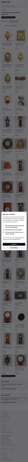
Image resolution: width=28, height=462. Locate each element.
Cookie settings (14, 248)
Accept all (14, 244)
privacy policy (18, 237)
